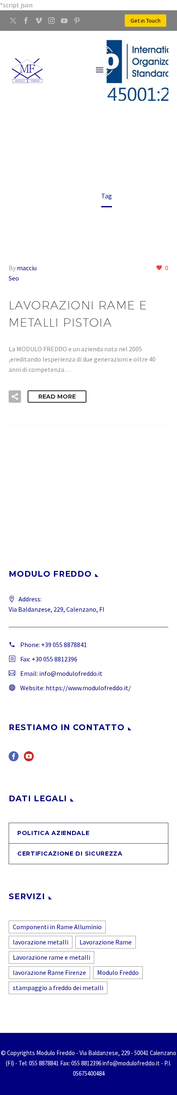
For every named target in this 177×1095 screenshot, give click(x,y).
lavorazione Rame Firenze (49, 972)
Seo (14, 278)
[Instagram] (51, 20)
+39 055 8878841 (64, 644)
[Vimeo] (38, 20)
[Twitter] (13, 20)
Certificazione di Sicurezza (70, 853)
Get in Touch (145, 20)
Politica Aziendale (53, 833)
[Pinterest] (77, 20)
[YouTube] (64, 20)
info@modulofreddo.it (70, 673)
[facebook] (14, 759)
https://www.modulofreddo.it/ (88, 688)
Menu (99, 70)
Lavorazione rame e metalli (51, 957)
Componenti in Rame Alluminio (57, 927)
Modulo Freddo (118, 972)
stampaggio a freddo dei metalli (58, 988)
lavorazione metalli (40, 942)
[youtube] (29, 759)
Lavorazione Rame (105, 942)
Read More (57, 396)
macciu (27, 268)
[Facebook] (26, 20)
